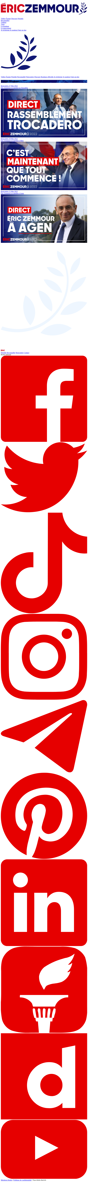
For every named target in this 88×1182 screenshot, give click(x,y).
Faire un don (22, 30)
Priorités (20, 19)
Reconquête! (21, 77)
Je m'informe (5, 30)
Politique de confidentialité (22, 1180)
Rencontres (30, 77)
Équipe (8, 19)
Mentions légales (6, 1180)
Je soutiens (14, 30)
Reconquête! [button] (5, 20)
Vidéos (3, 19)
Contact (26, 353)
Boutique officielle (47, 77)
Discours (14, 19)
